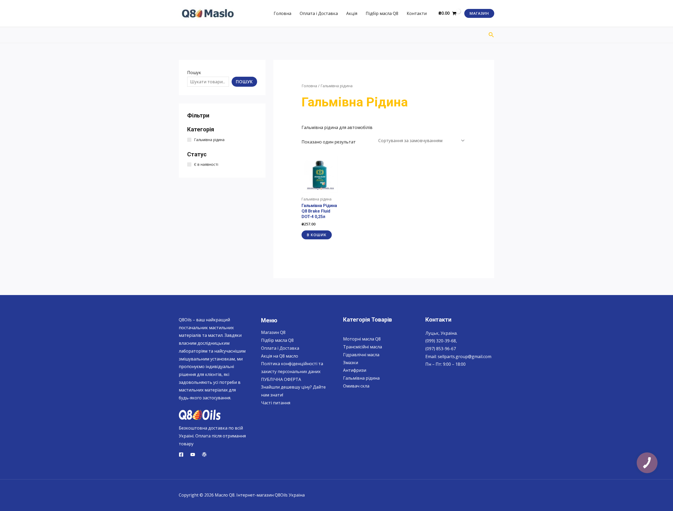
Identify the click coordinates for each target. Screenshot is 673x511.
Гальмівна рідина (361, 378)
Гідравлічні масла (361, 355)
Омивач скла (356, 386)
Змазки (350, 362)
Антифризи (354, 370)
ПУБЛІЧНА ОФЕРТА (281, 379)
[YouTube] (192, 454)
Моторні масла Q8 (362, 339)
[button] (479, 13)
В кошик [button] (317, 234)
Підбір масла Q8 (382, 13)
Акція (351, 13)
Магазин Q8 (273, 332)
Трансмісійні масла (362, 347)
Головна (282, 13)
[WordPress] (204, 454)
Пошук (194, 72)
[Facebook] (181, 454)
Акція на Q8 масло (279, 356)
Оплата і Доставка (319, 13)
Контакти (417, 13)
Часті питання (275, 403)
